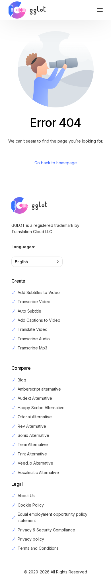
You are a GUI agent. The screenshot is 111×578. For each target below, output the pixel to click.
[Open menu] (94, 10)
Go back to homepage (55, 162)
